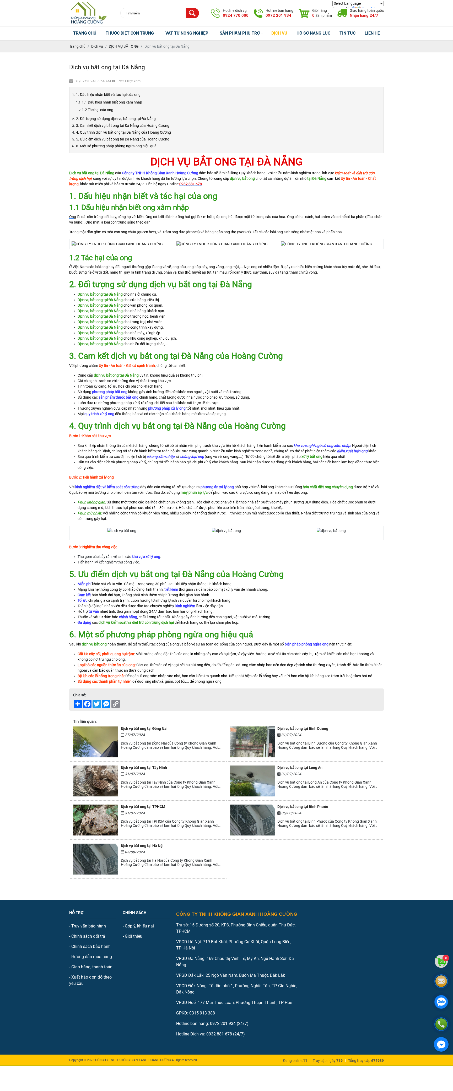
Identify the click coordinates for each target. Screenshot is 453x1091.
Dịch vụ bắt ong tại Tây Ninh (144, 768)
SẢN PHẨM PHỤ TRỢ (240, 33)
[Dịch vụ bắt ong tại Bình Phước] (252, 820)
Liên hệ (372, 33)
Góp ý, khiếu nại (139, 926)
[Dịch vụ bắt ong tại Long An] (252, 781)
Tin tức (347, 33)
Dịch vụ (279, 33)
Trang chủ (84, 33)
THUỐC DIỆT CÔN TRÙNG (130, 33)
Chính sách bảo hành (91, 946)
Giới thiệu (133, 936)
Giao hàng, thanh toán (91, 966)
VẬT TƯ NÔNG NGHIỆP (186, 33)
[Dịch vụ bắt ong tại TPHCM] (95, 820)
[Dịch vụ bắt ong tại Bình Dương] (252, 741)
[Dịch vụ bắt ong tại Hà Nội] (95, 859)
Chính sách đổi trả (88, 936)
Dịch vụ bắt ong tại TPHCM (143, 807)
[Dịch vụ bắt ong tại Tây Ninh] (95, 781)
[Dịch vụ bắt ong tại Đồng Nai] (95, 741)
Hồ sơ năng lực (313, 33)
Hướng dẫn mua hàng (91, 956)
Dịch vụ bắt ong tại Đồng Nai (144, 728)
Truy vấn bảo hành (88, 926)
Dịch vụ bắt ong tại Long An (299, 768)
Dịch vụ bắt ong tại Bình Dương (302, 728)
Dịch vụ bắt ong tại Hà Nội (142, 846)
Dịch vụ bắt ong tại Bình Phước (302, 807)
